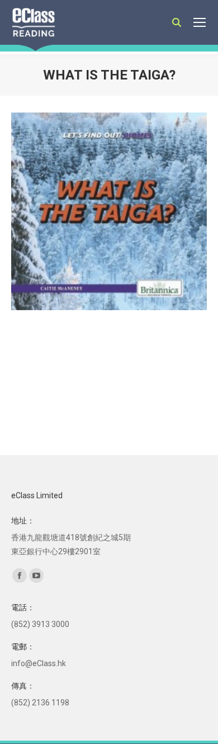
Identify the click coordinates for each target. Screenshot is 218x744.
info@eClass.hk (38, 663)
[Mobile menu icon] (199, 22)
